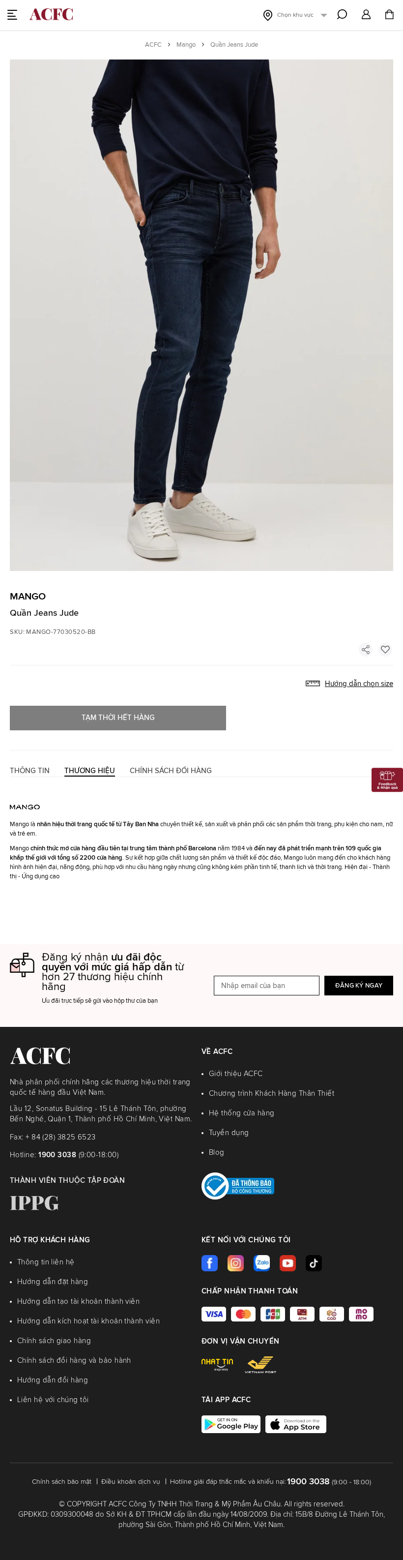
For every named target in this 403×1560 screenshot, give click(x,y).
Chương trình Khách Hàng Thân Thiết (271, 1093)
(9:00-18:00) (78, 1155)
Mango (186, 45)
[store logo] (51, 14)
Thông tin (30, 771)
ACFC (153, 45)
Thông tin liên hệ (46, 1262)
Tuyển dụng (229, 1133)
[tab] (30, 771)
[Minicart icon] (389, 15)
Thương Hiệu (89, 771)
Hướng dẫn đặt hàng (52, 1282)
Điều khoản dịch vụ (130, 1481)
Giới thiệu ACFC (236, 1074)
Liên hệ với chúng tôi (52, 1400)
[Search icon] (342, 14)
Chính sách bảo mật (61, 1481)
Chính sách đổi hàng (171, 771)
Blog (217, 1152)
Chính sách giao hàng (54, 1341)
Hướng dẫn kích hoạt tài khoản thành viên (88, 1321)
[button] (366, 15)
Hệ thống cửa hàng (242, 1113)
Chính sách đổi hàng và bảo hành (74, 1360)
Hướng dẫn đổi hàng (52, 1380)
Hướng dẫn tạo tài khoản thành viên (78, 1301)
